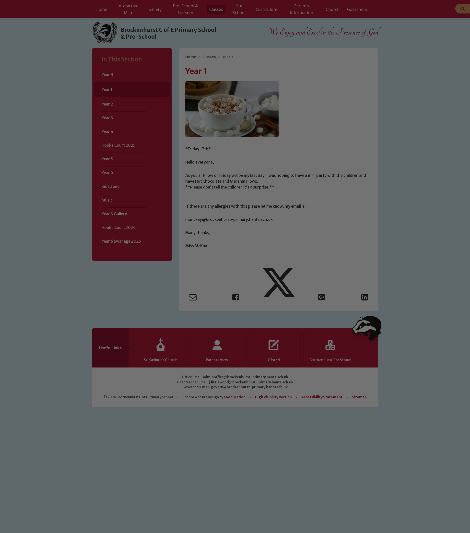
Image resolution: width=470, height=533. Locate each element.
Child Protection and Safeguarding (235, 314)
